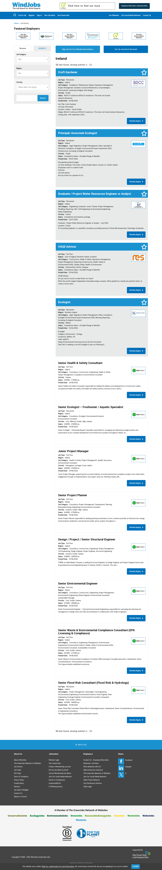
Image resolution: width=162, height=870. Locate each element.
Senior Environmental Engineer (78, 583)
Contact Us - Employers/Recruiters (96, 760)
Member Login (54, 760)
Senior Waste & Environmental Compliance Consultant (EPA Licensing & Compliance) (96, 632)
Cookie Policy (19, 783)
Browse (23, 48)
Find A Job (22, 15)
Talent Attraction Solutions (93, 770)
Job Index (17, 770)
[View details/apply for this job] (138, 83)
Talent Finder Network (91, 780)
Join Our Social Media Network (60, 777)
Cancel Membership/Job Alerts (60, 773)
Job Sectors (18, 767)
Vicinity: (19, 82)
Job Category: (21, 54)
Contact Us (147, 15)
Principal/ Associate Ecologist (77, 133)
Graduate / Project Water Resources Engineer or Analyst (94, 193)
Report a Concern (20, 797)
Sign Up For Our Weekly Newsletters (77, 49)
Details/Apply (135, 121)
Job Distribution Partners (92, 783)
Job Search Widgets (21, 790)
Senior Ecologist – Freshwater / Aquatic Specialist (90, 407)
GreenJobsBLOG (55, 783)
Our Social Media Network (131, 15)
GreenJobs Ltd (44, 857)
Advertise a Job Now (91, 763)
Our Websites (114, 15)
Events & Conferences (57, 780)
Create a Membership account (60, 767)
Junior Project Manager (73, 451)
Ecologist (64, 302)
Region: (19, 68)
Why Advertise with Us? (92, 767)
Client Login (87, 787)
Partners (17, 787)
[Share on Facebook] (121, 761)
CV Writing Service (55, 787)
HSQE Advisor (67, 246)
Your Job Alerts (49, 15)
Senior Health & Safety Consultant (80, 363)
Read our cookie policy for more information (58, 866)
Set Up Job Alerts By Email (126, 49)
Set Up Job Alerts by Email (58, 770)
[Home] (33, 5)
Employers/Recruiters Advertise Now (134, 6)
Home (14, 14)
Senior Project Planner (72, 495)
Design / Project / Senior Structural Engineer (86, 539)
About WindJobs (20, 760)
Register (32, 15)
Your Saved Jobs (63, 15)
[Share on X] (121, 775)
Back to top (82, 745)
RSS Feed (17, 773)
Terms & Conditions (21, 777)
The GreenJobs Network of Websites (27, 763)
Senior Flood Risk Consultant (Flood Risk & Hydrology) (93, 682)
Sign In (39, 15)
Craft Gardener (67, 72)
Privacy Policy (19, 780)
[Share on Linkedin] (121, 768)
